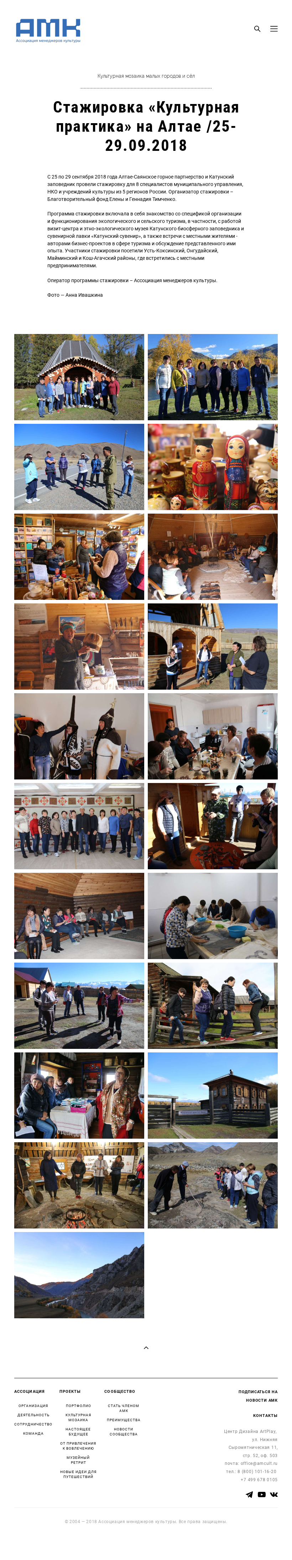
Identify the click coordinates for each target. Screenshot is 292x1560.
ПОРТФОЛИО (78, 1405)
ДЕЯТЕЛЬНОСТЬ (33, 1414)
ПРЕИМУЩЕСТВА (124, 1419)
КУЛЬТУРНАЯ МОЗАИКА (78, 1417)
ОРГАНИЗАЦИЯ (33, 1405)
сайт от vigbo (28, 1543)
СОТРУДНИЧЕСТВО (33, 1424)
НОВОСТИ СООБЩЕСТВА (124, 1431)
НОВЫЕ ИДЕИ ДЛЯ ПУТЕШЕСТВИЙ (78, 1474)
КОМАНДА (33, 1433)
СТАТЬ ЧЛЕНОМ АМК (123, 1408)
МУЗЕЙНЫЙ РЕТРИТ (78, 1460)
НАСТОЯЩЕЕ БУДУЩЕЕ (78, 1431)
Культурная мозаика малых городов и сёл (146, 76)
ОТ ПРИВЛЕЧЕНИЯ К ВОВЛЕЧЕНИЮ (78, 1446)
